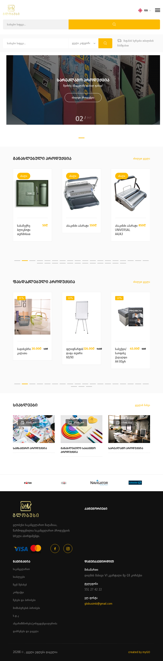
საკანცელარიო (21, 569)
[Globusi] (11, 14)
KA (146, 10)
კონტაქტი (18, 592)
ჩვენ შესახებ (20, 584)
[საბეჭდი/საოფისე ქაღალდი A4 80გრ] (130, 317)
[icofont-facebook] (54, 548)
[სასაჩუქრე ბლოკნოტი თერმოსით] (32, 193)
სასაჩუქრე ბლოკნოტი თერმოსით (23, 230)
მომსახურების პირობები (26, 608)
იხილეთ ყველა (141, 158)
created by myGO (139, 652)
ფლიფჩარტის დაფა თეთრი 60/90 (74, 353)
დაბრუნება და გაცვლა (26, 631)
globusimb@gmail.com (98, 603)
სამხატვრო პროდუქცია (30, 448)
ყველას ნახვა (142, 405)
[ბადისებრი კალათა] (32, 317)
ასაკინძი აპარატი (77, 226)
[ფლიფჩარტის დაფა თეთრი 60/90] (81, 317)
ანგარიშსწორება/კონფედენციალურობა (35, 623)
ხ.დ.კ (16, 616)
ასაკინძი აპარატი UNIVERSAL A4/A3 (126, 230)
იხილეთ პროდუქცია (83, 97)
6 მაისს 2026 (31, 422)
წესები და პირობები (24, 600)
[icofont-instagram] (67, 548)
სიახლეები (19, 577)
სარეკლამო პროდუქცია (125, 448)
